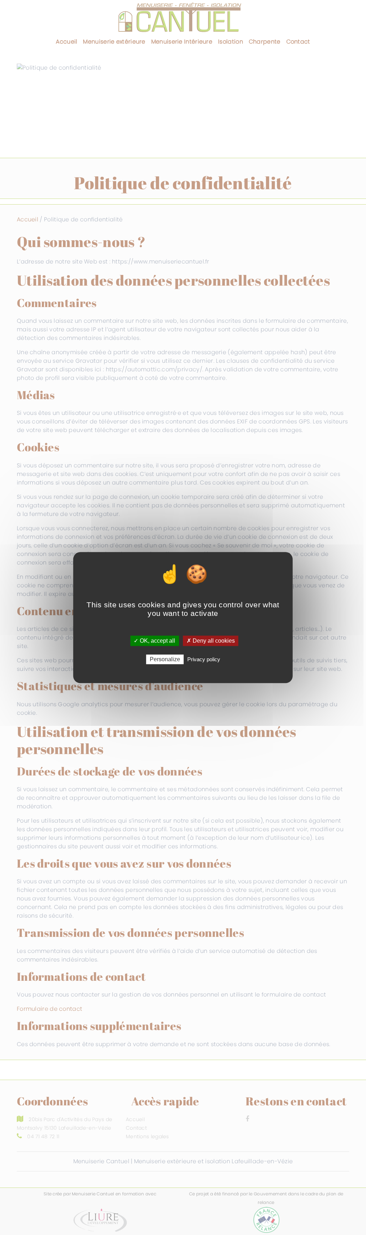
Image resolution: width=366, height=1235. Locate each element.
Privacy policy (203, 659)
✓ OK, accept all (154, 641)
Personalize (165, 659)
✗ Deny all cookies (211, 641)
